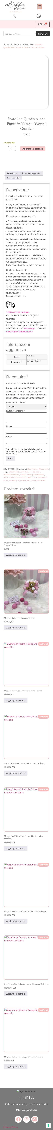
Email (9, 437)
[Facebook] (18, 1119)
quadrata (13, 480)
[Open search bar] (14, 16)
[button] (39, 6)
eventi (23, 475)
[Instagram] (26, 1119)
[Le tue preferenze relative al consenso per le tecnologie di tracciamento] (48, 1125)
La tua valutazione (15, 403)
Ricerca (43, 33)
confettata (24, 472)
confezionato (34, 472)
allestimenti (14, 472)
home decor (15, 477)
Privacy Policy (10, 1127)
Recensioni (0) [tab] (13, 177)
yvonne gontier (38, 480)
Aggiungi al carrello (32, 148)
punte (5, 480)
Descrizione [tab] (12, 173)
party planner (42, 477)
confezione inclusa (11, 475)
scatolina (22, 480)
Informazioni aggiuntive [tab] (30, 173)
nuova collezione (28, 477)
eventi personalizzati (35, 475)
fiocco (5, 477)
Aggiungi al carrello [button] (15, 555)
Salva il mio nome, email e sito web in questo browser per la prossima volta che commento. (26, 451)
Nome (9, 426)
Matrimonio (28, 44)
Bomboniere (15, 44)
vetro (29, 480)
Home (6, 44)
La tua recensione (15, 411)
